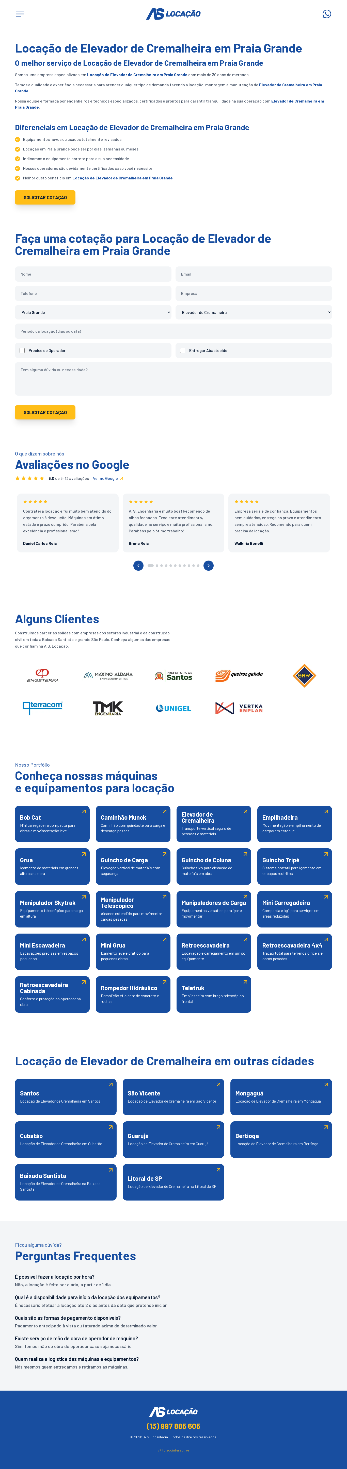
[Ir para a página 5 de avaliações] (170, 565)
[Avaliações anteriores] (138, 566)
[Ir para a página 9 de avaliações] (189, 565)
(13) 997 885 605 (173, 1425)
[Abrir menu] (20, 14)
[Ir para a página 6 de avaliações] (175, 565)
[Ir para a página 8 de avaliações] (184, 565)
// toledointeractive (173, 1450)
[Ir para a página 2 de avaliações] (157, 565)
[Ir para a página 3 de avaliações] (161, 565)
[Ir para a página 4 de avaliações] (166, 565)
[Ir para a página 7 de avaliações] (180, 565)
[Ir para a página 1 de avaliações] (151, 565)
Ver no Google (105, 478)
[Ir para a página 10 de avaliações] (193, 565)
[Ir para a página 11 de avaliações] (198, 565)
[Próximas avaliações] (208, 566)
